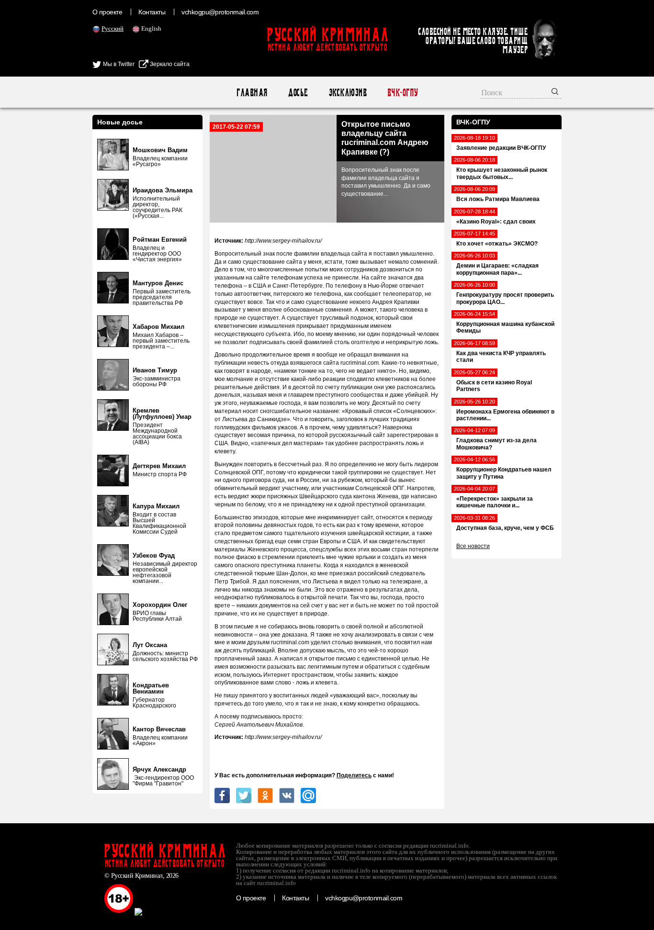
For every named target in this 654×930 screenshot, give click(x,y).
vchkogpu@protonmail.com (220, 12)
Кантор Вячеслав (159, 729)
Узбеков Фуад (154, 555)
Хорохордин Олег (160, 604)
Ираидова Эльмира (162, 190)
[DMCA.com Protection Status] (173, 911)
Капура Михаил (156, 506)
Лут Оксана (150, 645)
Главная (251, 93)
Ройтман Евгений (160, 239)
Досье (297, 93)
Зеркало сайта (169, 64)
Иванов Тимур (155, 370)
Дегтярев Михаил (159, 466)
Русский (112, 28)
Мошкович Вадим (160, 150)
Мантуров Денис (158, 283)
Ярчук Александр (159, 769)
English (151, 28)
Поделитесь (354, 775)
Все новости (473, 546)
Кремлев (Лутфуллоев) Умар (162, 413)
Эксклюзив (347, 93)
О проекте (107, 12)
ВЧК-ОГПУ (402, 93)
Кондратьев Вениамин (151, 688)
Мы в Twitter (118, 64)
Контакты (151, 12)
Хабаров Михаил (158, 326)
